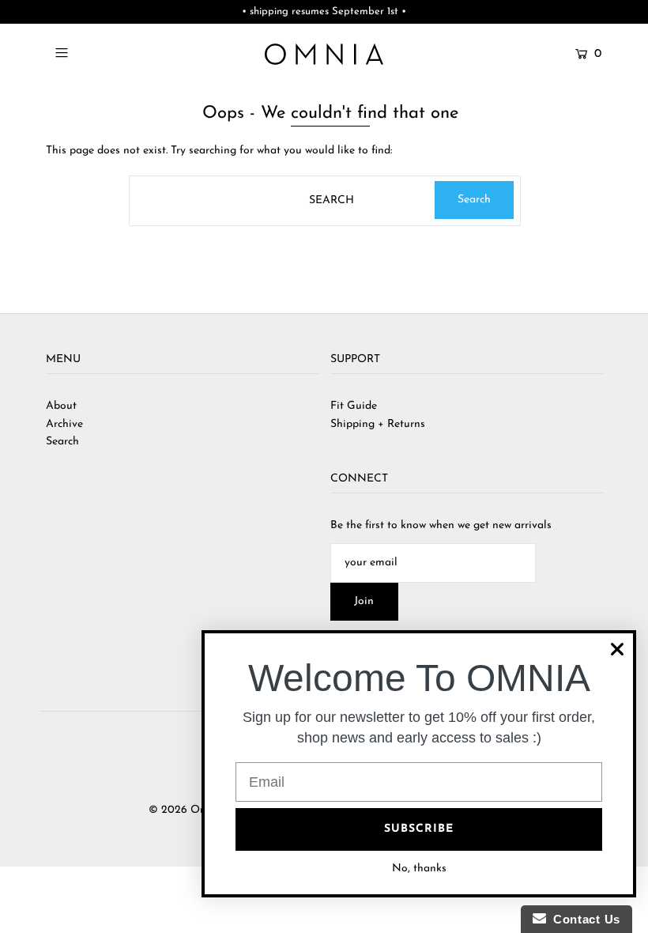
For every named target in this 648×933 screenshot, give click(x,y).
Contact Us (583, 919)
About (61, 406)
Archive (64, 424)
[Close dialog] (617, 649)
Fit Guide (353, 406)
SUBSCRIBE (419, 829)
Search (62, 442)
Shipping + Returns (377, 424)
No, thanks (419, 868)
